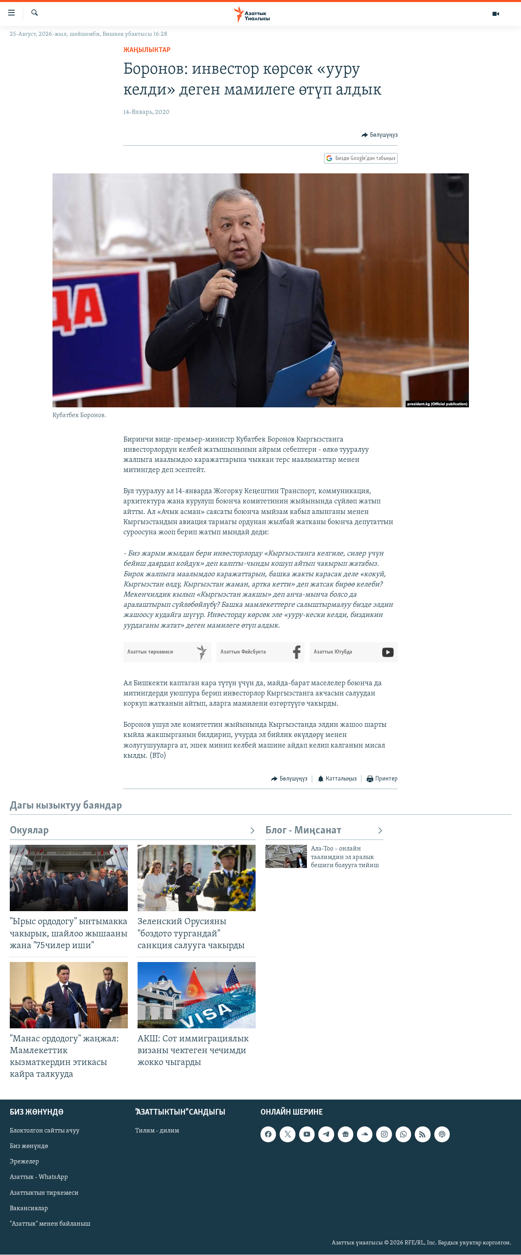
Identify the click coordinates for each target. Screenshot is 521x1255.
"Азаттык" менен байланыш (50, 1224)
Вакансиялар (29, 1208)
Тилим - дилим (157, 1131)
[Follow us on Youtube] (307, 1134)
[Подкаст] (442, 1134)
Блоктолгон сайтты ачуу (44, 1131)
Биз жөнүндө (29, 1146)
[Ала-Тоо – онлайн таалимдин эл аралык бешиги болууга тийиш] (286, 856)
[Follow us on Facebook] (268, 1134)
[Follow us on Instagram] (384, 1134)
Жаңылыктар (147, 50)
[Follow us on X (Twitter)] (287, 1134)
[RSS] (422, 1134)
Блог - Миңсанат (303, 830)
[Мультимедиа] (496, 14)
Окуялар (29, 830)
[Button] (379, 135)
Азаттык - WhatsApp (39, 1177)
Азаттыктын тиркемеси (44, 1193)
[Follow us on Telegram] (326, 1134)
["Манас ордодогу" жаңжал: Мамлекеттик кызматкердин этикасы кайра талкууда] (69, 995)
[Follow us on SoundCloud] (364, 1134)
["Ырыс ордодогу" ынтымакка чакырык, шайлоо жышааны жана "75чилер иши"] (69, 878)
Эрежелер (24, 1162)
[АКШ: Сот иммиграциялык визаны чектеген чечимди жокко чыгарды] (197, 995)
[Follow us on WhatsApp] (403, 1134)
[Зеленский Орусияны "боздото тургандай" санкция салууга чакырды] (197, 878)
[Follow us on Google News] (345, 1134)
